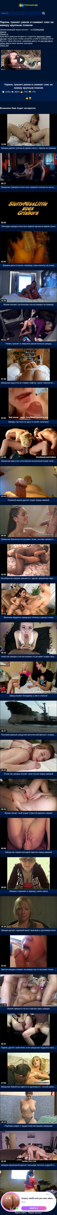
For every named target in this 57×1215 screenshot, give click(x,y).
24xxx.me (4, 45)
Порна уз (4, 34)
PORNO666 (38, 29)
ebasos (3, 32)
